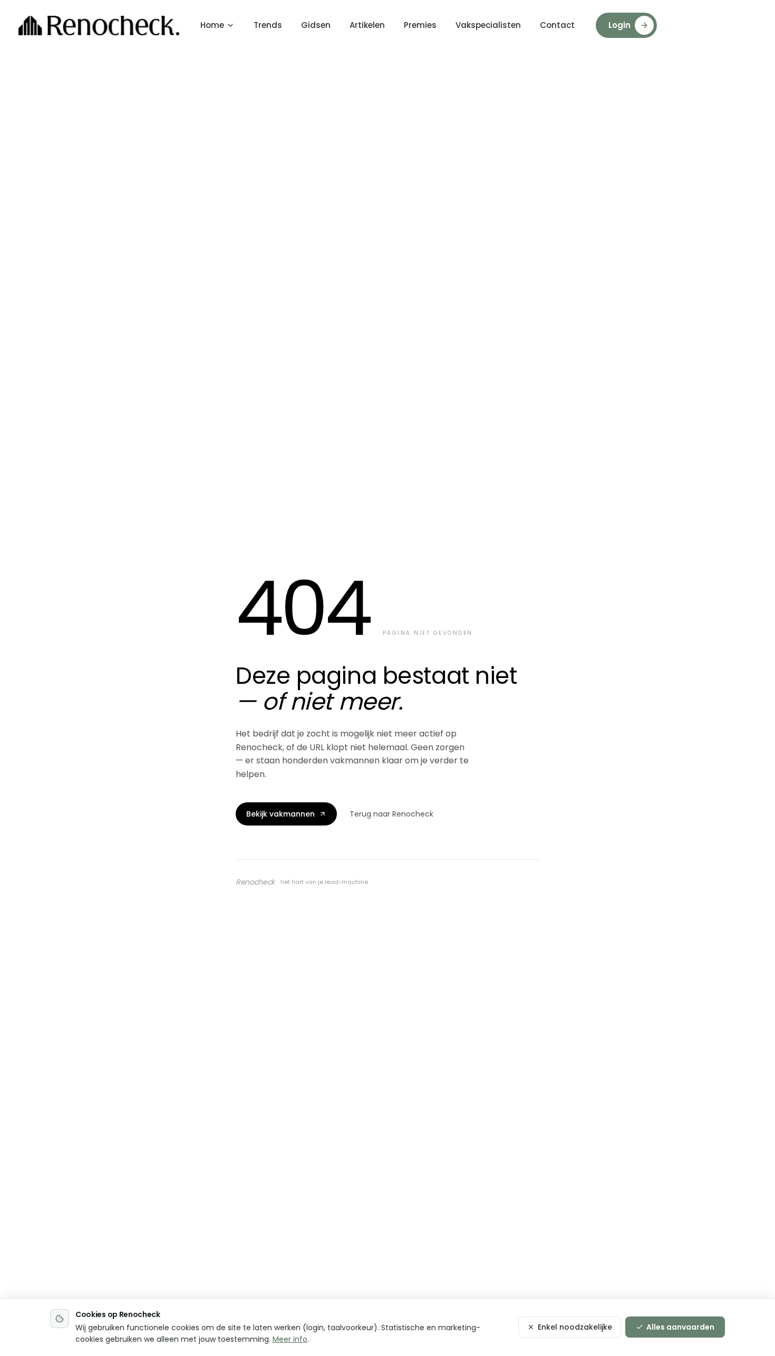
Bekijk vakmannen (280, 814)
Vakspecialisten (488, 25)
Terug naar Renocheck (391, 814)
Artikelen (367, 25)
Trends (268, 25)
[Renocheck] (98, 25)
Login (619, 25)
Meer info (290, 1339)
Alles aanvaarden (680, 1327)
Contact (557, 25)
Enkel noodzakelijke (575, 1327)
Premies (420, 25)
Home (212, 25)
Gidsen (316, 25)
